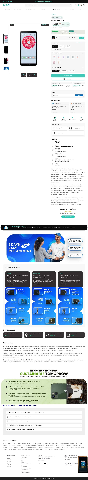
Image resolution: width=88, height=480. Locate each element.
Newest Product (50, 445)
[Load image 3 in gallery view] (6, 61)
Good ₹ (55, 46)
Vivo (46, 449)
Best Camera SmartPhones (23, 443)
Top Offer (58, 447)
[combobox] (48, 5)
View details (79, 42)
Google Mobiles (64, 443)
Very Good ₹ (67, 46)
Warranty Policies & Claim (26, 464)
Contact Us (24, 457)
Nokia (57, 445)
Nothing (63, 445)
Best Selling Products (37, 443)
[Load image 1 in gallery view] (6, 39)
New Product (41, 445)
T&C (22, 460)
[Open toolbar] (76, 5)
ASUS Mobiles (11, 443)
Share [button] (54, 14)
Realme (5, 447)
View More (54, 109)
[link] (44, 386)
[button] (44, 412)
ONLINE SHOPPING (11, 455)
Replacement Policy (26, 468)
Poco (79, 445)
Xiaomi (50, 449)
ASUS (8, 463)
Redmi (10, 447)
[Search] (70, 5)
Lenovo (5, 445)
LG (9, 445)
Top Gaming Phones (49, 447)
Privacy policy (24, 469)
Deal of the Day (49, 443)
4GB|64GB (72, 71)
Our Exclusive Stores (59, 449)
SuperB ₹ (61, 46)
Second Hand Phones (31, 447)
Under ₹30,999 (12, 449)
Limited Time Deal (16, 445)
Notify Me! (69, 75)
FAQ (22, 459)
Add (81, 37)
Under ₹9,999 (39, 449)
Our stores (23, 471)
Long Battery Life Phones (29, 445)
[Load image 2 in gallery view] (6, 50)
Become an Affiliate (26, 472)
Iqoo (81, 443)
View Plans (71, 31)
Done (79, 95)
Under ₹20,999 (75, 447)
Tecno (40, 447)
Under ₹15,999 (66, 447)
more (30, 335)
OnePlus (69, 445)
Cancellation (24, 466)
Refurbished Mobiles (19, 447)
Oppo (74, 445)
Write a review (68, 216)
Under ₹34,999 (22, 449)
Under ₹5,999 (31, 449)
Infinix (76, 443)
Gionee (56, 443)
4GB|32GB (64, 71)
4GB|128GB (56, 71)
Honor (71, 443)
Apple (4, 443)
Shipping (23, 462)
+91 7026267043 (46, 458)
